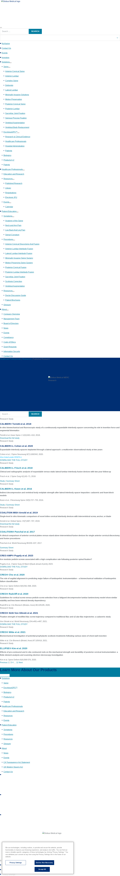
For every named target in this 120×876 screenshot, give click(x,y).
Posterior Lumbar (12, 109)
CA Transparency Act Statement (17, 762)
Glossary (7, 305)
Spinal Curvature (12, 235)
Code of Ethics (10, 342)
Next (21, 662)
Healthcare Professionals (15, 141)
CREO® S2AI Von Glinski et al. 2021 (19, 613)
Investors (5, 58)
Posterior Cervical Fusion (15, 267)
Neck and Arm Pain (13, 225)
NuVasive (6, 44)
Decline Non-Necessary (44, 863)
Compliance (9, 337)
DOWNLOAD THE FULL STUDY (14, 460)
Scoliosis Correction (13, 281)
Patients (8, 151)
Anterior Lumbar (12, 76)
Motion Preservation (13, 99)
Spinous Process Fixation (16, 118)
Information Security (12, 351)
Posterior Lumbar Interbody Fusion (19, 272)
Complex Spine (11, 81)
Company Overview (12, 314)
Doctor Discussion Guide (15, 295)
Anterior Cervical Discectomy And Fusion (22, 244)
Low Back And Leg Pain (15, 230)
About (4, 309)
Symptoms (8, 216)
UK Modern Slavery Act (13, 767)
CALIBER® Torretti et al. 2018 (15, 424)
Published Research (13, 183)
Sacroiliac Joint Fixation (15, 113)
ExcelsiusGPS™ (10, 132)
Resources (8, 179)
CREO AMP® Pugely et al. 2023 (16, 555)
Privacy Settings (16, 863)
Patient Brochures (12, 300)
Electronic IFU (11, 197)
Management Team (11, 319)
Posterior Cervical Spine (15, 104)
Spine (6, 67)
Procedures (8, 239)
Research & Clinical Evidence (17, 137)
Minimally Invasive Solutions (17, 95)
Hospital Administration (14, 146)
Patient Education (9, 211)
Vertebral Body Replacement (17, 127)
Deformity (9, 85)
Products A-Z (9, 160)
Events (5, 53)
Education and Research (14, 174)
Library (8, 188)
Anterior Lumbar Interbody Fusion (19, 249)
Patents (7, 165)
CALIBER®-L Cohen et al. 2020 (16, 446)
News (6, 328)
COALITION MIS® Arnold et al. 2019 (19, 512)
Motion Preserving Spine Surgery (19, 263)
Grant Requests (10, 347)
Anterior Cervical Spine (15, 71)
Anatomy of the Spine (14, 221)
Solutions (6, 62)
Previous (3, 662)
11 (17, 662)
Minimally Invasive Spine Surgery (19, 258)
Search (35, 31)
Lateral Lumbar (11, 90)
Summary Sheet (13, 481)
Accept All (42, 869)
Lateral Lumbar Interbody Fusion (18, 253)
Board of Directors (11, 323)
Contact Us (6, 48)
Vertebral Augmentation (15, 123)
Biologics (7, 155)
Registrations (10, 193)
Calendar (9, 207)
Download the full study (9, 438)
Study (2, 481)
